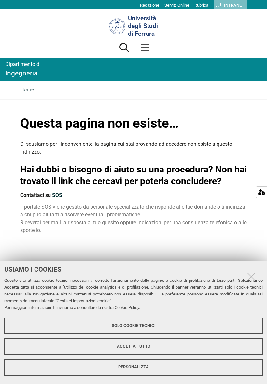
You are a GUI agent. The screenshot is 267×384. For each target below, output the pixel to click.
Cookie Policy (127, 307)
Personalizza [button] (133, 366)
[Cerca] (124, 48)
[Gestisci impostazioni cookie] (261, 192)
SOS (57, 195)
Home (27, 90)
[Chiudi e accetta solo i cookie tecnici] (251, 276)
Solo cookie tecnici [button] (134, 325)
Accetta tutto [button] (133, 346)
